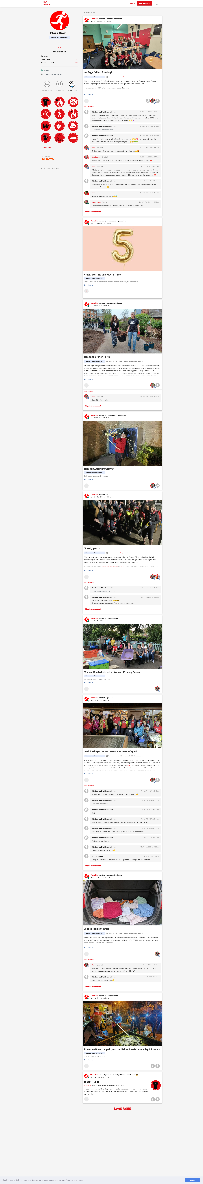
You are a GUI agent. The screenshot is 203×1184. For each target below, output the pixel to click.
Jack (93, 193)
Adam (129, 765)
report (49, 168)
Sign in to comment (93, 211)
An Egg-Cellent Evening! (98, 72)
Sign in (132, 3)
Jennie (115, 566)
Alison (123, 566)
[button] (157, 3)
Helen (104, 566)
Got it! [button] (192, 1180)
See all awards (47, 147)
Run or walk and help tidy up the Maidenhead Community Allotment (122, 1049)
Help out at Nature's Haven (99, 468)
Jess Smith (123, 77)
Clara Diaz (94, 18)
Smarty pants (92, 548)
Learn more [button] (78, 1180)
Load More (122, 1108)
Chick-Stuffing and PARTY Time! (103, 274)
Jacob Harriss (97, 202)
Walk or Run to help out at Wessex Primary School (112, 672)
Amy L (94, 147)
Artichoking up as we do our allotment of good (110, 751)
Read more (88, 95)
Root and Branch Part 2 (97, 356)
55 (76, 56)
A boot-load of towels (96, 928)
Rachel (109, 566)
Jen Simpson (96, 157)
